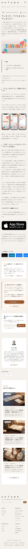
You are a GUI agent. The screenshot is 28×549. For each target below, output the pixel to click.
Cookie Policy (5, 543)
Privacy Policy (14, 542)
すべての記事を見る (14, 478)
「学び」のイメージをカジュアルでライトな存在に (15, 68)
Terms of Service (7, 542)
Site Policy (12, 543)
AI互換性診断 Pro (18, 530)
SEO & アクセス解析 (19, 516)
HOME (3, 6)
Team (3, 515)
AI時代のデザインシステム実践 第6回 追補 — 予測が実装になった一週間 (14, 412)
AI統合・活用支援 (18, 510)
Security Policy (21, 542)
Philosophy (4, 510)
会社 (13, 6)
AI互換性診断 (18, 528)
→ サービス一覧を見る (9, 275)
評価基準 (17, 532)
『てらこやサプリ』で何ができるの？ (13, 65)
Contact (16, 526)
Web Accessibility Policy (8, 545)
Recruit (3, 530)
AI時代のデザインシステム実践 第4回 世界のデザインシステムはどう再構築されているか (14, 467)
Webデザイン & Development (18, 513)
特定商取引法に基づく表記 (19, 545)
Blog (8, 6)
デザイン (9, 374)
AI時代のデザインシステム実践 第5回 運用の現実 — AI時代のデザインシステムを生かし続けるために (14, 439)
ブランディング (18, 520)
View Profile (14, 365)
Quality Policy (22, 543)
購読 (25, 502)
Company (4, 513)
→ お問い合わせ (18, 275)
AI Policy (16, 543)
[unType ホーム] (10, 2)
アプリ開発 (17, 518)
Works (3, 526)
